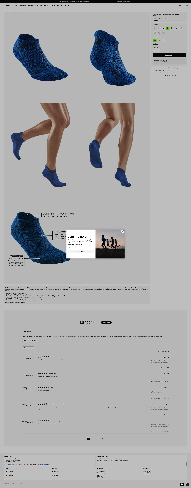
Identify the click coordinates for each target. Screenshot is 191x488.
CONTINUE (81, 251)
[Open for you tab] (182, 484)
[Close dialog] (122, 231)
